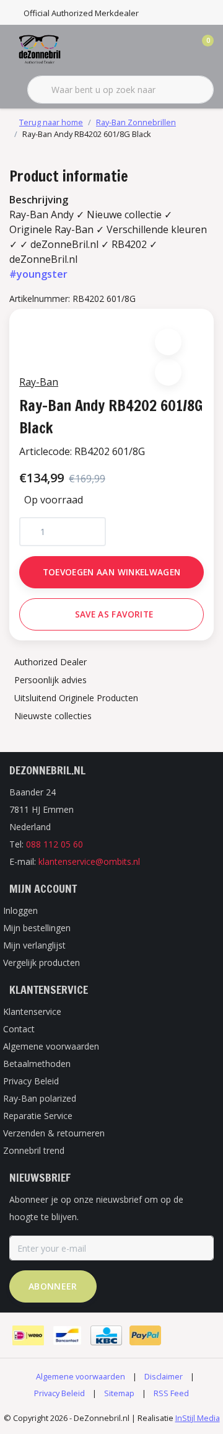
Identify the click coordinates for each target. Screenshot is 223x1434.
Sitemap (119, 1393)
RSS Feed (171, 1393)
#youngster (38, 274)
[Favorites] (178, 49)
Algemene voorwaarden (80, 1376)
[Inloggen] (155, 49)
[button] (168, 342)
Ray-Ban (38, 382)
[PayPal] (145, 1335)
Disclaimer (163, 1376)
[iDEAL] (28, 1335)
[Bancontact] (67, 1335)
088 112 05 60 (54, 844)
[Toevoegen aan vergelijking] (168, 372)
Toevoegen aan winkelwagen (112, 572)
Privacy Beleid (59, 1393)
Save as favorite (114, 614)
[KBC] (106, 1335)
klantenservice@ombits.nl (89, 861)
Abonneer (52, 1286)
